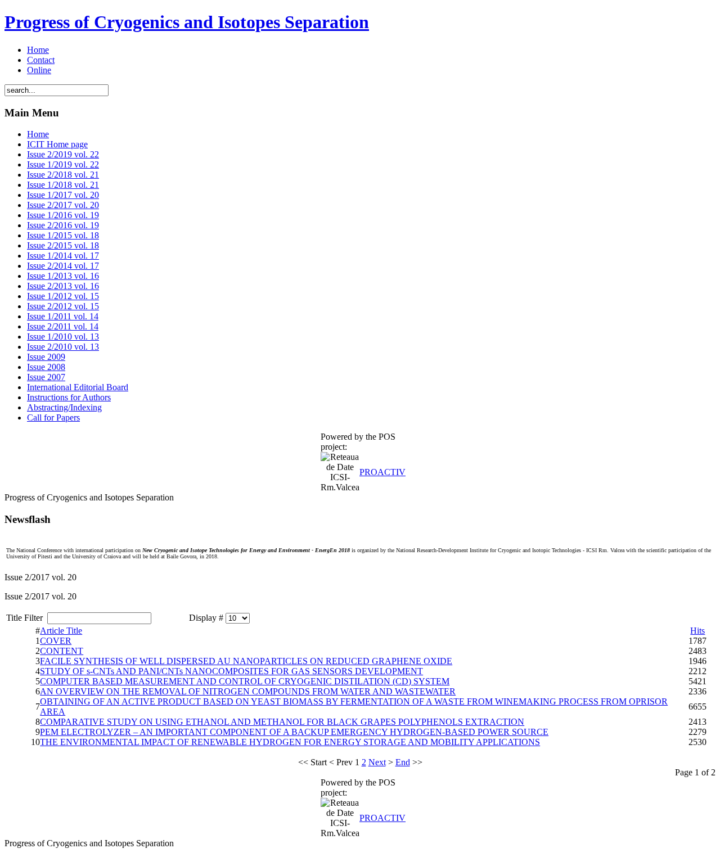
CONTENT (61, 651)
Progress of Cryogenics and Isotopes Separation (186, 22)
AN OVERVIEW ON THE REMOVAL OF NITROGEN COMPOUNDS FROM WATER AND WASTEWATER (248, 691)
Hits (697, 630)
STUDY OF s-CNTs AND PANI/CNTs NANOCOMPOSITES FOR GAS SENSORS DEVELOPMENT (231, 671)
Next (377, 762)
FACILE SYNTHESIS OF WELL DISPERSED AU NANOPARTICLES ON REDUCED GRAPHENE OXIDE (246, 661)
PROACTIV (382, 472)
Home (38, 50)
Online (39, 70)
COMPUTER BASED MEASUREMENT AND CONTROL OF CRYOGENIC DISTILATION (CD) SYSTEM (244, 681)
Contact (41, 60)
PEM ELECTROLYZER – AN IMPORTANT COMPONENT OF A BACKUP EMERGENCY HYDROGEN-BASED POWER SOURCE (294, 732)
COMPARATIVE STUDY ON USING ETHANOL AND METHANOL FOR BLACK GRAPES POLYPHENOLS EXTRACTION (282, 721)
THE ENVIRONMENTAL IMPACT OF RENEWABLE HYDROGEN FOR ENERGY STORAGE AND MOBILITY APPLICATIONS (290, 742)
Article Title (61, 630)
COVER (55, 641)
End (402, 762)
